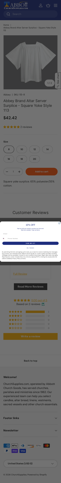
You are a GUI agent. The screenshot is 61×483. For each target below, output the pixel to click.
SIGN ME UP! (30, 243)
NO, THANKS (30, 247)
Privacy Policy (17, 258)
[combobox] (4, 238)
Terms (24, 258)
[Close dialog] (59, 223)
